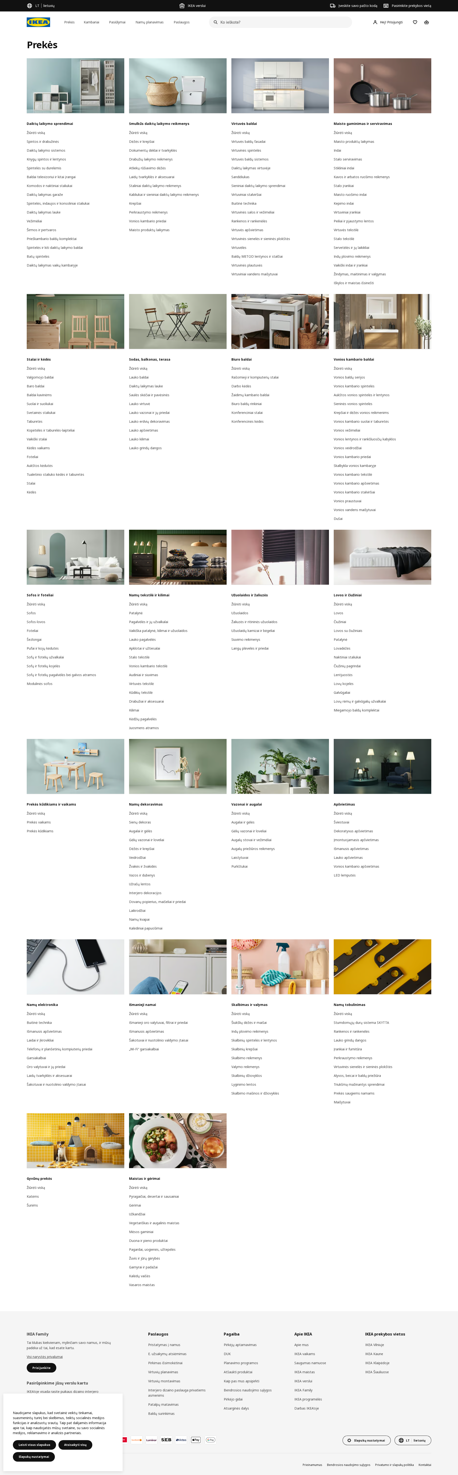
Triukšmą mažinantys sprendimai (359, 1084)
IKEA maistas (304, 1372)
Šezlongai (34, 639)
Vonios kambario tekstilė (353, 474)
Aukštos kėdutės (40, 465)
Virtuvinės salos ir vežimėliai (252, 212)
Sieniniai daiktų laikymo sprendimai (258, 185)
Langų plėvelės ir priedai (250, 648)
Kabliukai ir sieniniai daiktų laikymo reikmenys (164, 194)
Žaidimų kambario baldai (250, 395)
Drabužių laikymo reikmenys (151, 159)
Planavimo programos (241, 1363)
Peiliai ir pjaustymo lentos (354, 221)
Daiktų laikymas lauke (44, 212)
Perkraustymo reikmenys (148, 212)
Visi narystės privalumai (45, 1356)
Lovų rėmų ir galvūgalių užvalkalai (360, 701)
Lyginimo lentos (243, 1084)
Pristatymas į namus (164, 1344)
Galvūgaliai (342, 692)
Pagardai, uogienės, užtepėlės (152, 1249)
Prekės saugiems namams (354, 1093)
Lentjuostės (343, 675)
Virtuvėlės (238, 247)
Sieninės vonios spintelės (353, 403)
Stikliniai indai (344, 168)
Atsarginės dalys (236, 1408)
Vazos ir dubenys (142, 875)
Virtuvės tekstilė (346, 230)
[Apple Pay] (196, 1440)
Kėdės (31, 492)
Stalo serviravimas (348, 159)
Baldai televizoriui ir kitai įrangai (51, 177)
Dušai (338, 518)
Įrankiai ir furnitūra (348, 1049)
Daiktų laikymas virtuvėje (251, 168)
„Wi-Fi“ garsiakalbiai (144, 1049)
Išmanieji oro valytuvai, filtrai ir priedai (158, 1022)
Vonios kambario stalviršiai (354, 492)
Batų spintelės (38, 256)
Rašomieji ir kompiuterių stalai (255, 377)
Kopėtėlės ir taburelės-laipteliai (51, 430)
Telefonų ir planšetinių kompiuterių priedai (59, 1049)
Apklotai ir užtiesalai (144, 648)
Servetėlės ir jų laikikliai (351, 247)
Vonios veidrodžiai (348, 448)
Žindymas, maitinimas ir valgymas (360, 274)
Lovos (338, 613)
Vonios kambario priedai (147, 221)
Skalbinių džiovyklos (246, 1075)
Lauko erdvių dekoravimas (149, 421)
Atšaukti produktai (238, 1372)
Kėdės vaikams (38, 448)
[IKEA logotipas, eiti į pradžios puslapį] (38, 22)
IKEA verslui (303, 1381)
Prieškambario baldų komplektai (52, 238)
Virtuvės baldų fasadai (248, 141)
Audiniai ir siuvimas (143, 675)
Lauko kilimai (139, 439)
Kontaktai (425, 1465)
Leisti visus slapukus (34, 1445)
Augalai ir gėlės (140, 831)
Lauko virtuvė (139, 403)
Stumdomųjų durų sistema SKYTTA (361, 1022)
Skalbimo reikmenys (246, 1058)
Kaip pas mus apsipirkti (241, 1381)
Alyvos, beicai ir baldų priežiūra (357, 1075)
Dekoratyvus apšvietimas (353, 831)
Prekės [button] (69, 22)
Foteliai (32, 456)
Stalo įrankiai (344, 185)
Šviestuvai (341, 822)
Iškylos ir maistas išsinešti (354, 283)
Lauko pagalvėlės (142, 639)
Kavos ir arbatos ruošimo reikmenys (362, 177)
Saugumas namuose (310, 1363)
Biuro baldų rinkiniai (246, 403)
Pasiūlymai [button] (117, 22)
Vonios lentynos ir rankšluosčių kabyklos (365, 439)
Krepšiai (135, 203)
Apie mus (301, 1344)
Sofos (31, 613)
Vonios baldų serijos (349, 377)
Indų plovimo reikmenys (352, 256)
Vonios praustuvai (347, 501)
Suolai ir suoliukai (40, 403)
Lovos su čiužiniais (348, 630)
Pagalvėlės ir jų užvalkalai (148, 622)
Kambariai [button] (91, 22)
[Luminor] (151, 1440)
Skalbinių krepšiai (244, 1049)
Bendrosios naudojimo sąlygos (248, 1390)
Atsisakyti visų (75, 1445)
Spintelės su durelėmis (44, 168)
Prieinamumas (312, 1465)
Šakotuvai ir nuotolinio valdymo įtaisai (56, 1084)
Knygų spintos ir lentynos (46, 159)
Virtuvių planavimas (163, 1372)
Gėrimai (135, 1205)
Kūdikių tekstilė (141, 692)
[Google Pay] (211, 1440)
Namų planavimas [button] (149, 22)
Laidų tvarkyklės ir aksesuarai (151, 177)
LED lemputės (345, 875)
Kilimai (134, 710)
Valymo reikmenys (245, 1066)
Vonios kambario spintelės (354, 386)
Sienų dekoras (140, 822)
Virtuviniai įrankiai (347, 212)
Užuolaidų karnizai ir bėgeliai (253, 630)
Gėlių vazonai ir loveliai (146, 840)
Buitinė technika (243, 203)
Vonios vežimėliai (347, 430)
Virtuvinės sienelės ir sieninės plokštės (260, 238)
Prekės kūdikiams (40, 831)
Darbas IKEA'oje (306, 1408)
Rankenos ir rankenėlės (249, 221)
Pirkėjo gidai (233, 1399)
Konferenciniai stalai (247, 412)
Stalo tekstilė (344, 238)
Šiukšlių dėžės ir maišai (249, 1022)
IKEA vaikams (304, 1354)
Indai (337, 150)
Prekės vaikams (39, 822)
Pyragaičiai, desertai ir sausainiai (154, 1196)
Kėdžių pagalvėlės (143, 719)
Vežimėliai (34, 221)
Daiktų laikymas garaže (45, 194)
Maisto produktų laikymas (149, 230)
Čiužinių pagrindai (347, 666)
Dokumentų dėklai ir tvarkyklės (153, 150)
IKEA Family (303, 1390)
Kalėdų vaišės (139, 1276)
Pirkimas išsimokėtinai (165, 1363)
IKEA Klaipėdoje (377, 1363)
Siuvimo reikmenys (245, 639)
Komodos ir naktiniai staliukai (49, 185)
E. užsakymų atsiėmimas (167, 1354)
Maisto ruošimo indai (350, 194)
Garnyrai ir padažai (143, 1267)
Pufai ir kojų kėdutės (43, 648)
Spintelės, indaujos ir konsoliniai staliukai (58, 203)
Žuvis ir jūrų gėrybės (144, 1258)
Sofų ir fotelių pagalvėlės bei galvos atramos (61, 675)
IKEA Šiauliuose (377, 1372)
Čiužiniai (340, 622)
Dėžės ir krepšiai (141, 141)
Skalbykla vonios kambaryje (355, 465)
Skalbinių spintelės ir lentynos (254, 1040)
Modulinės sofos (39, 683)
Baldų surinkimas (161, 1413)
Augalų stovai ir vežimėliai (251, 840)
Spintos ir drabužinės (43, 141)
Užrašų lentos (140, 884)
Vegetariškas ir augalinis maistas (154, 1223)
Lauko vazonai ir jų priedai (149, 412)
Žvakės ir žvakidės (143, 866)
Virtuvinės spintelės (246, 150)
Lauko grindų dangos (145, 448)
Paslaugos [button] (182, 22)
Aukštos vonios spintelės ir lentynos (362, 395)
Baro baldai (35, 386)
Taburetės (34, 421)
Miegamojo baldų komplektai (356, 710)
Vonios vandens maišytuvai (355, 510)
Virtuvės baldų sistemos (250, 159)
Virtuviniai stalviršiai (246, 194)
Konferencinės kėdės (247, 421)
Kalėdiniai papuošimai (145, 928)
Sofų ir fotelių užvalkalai (45, 657)
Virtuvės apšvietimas (247, 230)
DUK (227, 1354)
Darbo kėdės (241, 386)
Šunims (32, 1205)
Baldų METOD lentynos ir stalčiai (257, 256)
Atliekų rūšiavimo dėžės (147, 168)
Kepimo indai (344, 203)
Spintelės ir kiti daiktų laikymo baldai (55, 247)
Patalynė (136, 613)
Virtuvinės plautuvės (246, 265)
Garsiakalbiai (36, 1058)
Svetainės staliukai (41, 412)
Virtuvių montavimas (164, 1381)
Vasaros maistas (142, 1285)
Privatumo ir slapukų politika (394, 1465)
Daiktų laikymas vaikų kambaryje (52, 265)
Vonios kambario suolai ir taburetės (361, 421)
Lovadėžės (342, 648)
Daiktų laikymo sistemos (46, 150)
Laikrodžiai (137, 910)
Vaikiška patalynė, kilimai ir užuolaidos (158, 630)
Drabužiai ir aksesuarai (146, 701)
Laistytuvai (239, 857)
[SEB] (166, 1440)
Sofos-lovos (36, 622)
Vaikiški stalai (37, 439)
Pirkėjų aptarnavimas (240, 1344)
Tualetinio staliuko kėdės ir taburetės (55, 474)
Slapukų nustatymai (34, 1457)
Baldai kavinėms (39, 395)
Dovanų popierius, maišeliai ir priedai (157, 901)
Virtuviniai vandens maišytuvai (254, 274)
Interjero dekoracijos (145, 893)
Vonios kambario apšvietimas (356, 483)
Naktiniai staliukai (347, 657)
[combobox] (279, 22)
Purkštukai (239, 866)
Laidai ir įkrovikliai (40, 1040)
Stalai (31, 483)
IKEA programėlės (308, 1399)
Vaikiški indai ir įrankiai (351, 265)
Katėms (33, 1196)
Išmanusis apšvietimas (351, 848)
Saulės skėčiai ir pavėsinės (149, 395)
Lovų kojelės (344, 683)
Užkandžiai (137, 1214)
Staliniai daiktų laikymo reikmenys (155, 185)
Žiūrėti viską (36, 132)
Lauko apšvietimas (143, 430)
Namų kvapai (139, 919)
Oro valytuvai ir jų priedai (46, 1066)
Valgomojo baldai (40, 377)
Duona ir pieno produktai (148, 1240)
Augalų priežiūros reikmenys (253, 848)
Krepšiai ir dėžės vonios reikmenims (361, 412)
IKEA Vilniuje (374, 1344)
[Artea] (181, 1440)
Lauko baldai (139, 377)
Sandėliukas (240, 177)
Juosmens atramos (144, 728)
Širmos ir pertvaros (41, 230)
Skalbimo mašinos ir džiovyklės (255, 1093)
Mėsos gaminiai (141, 1231)
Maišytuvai (342, 1102)
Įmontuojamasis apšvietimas (356, 840)
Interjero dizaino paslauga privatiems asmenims (177, 1393)
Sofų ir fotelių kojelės (43, 666)
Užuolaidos (239, 613)
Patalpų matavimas (163, 1404)
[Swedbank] (137, 1440)
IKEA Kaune (374, 1354)
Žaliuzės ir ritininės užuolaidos (254, 622)
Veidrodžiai (137, 857)
